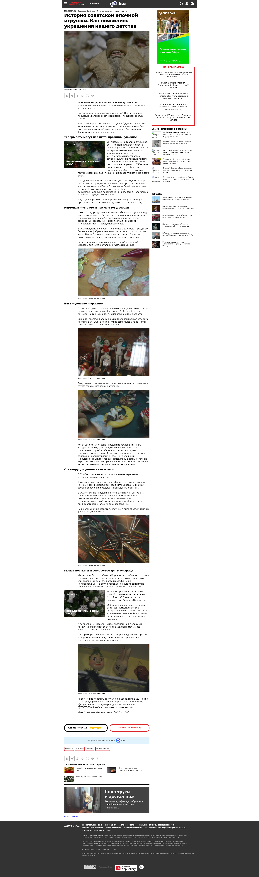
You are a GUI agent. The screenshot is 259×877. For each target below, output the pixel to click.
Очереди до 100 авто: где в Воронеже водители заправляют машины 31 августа (173, 117)
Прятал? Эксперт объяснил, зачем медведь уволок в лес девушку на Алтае (177, 170)
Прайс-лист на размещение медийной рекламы (165, 828)
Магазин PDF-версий (127, 825)
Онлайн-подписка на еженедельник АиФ (156, 825)
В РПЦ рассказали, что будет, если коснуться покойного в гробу (177, 216)
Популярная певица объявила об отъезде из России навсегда (175, 225)
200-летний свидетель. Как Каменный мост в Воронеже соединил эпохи (173, 106)
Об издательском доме (92, 825)
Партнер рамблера (105, 867)
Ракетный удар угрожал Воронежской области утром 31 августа (173, 85)
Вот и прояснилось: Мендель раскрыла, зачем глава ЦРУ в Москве (178, 207)
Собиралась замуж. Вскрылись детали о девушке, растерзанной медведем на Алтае (177, 134)
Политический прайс (133, 828)
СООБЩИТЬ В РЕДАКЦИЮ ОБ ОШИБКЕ (97, 830)
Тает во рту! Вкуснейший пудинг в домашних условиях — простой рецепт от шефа (177, 161)
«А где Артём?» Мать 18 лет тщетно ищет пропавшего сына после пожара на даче (177, 152)
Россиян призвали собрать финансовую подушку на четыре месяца (176, 244)
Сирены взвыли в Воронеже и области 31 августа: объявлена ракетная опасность (173, 96)
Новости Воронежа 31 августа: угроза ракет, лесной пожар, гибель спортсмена (173, 74)
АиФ (84, 89)
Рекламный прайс (113, 828)
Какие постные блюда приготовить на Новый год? (130, 769)
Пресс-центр (110, 825)
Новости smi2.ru (73, 816)
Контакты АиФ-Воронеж (92, 828)
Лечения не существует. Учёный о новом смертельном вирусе (177, 142)
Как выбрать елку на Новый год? (89, 777)
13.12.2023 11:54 (70, 11)
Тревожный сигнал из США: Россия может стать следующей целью (177, 198)
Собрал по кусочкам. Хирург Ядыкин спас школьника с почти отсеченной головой (179, 179)
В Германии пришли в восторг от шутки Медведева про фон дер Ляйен (178, 234)
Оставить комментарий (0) (129, 728)
